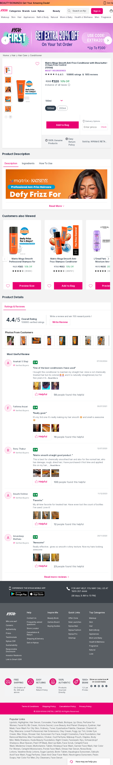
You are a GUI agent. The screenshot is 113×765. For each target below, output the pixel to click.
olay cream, (66, 731)
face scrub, (68, 743)
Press (8, 633)
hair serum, (35, 722)
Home (6, 55)
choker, (48, 737)
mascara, (19, 731)
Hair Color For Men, (26, 757)
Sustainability (11, 645)
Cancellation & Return (33, 633)
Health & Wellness (96, 642)
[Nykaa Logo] (4, 10)
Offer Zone (73, 618)
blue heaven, (26, 743)
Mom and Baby (95, 638)
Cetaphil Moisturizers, (32, 749)
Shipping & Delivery (35, 639)
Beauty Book (53, 618)
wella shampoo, (22, 740)
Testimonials (11, 637)
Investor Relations (14, 655)
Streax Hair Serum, (71, 749)
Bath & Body (94, 630)
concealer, (46, 722)
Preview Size (26, 285)
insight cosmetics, (70, 734)
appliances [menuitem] (29, 17)
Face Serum (56, 757)
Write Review (60, 322)
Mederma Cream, (24, 746)
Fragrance (93, 646)
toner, (52, 728)
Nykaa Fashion (74, 630)
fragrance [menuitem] (106, 17)
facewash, (74, 740)
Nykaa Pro (72, 634)
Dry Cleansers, (43, 757)
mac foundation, (36, 737)
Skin (91, 622)
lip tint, (82, 731)
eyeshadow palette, (66, 728)
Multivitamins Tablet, (43, 746)
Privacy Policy (85, 706)
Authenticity (11, 629)
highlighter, (23, 722)
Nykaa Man (73, 626)
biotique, (68, 722)
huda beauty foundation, (43, 740)
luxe (33, 11)
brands (26, 11)
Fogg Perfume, (33, 754)
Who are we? (11, 621)
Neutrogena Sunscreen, (80, 754)
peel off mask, (40, 743)
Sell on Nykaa (33, 643)
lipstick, (13, 722)
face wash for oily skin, (27, 728)
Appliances (94, 634)
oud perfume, (59, 737)
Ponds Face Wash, (52, 749)
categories (15, 11)
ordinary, (44, 728)
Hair (14, 55)
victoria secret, (45, 725)
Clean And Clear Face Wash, (54, 754)
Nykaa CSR (10, 641)
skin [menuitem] (13, 17)
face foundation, (87, 734)
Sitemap (72, 638)
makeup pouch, (74, 737)
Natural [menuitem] (54, 17)
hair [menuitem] (19, 17)
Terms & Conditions (30, 706)
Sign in (96, 11)
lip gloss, (77, 722)
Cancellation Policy (67, 706)
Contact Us (31, 618)
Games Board (53, 622)
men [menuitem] (97, 17)
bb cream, (33, 725)
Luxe (91, 654)
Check (104, 127)
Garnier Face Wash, (83, 746)
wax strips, (22, 734)
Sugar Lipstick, (47, 751)
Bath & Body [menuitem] (43, 17)
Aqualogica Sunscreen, (79, 751)
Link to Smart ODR (14, 659)
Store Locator (33, 628)
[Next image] (10, 117)
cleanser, (80, 728)
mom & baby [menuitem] (66, 17)
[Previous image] (6, 117)
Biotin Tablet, (61, 751)
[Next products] (108, 259)
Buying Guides (54, 626)
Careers (9, 625)
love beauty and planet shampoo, (71, 725)
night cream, (62, 740)
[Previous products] (4, 259)
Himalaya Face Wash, (63, 746)
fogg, (75, 731)
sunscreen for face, (51, 734)
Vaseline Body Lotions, (29, 751)
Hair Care (22, 55)
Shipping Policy (49, 706)
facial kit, (22, 725)
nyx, (82, 740)
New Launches (74, 622)
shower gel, (34, 734)
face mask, (57, 722)
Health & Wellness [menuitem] (84, 17)
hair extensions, (51, 731)
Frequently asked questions (34, 623)
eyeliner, (92, 725)
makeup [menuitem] (5, 17)
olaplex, (86, 737)
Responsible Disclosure (11, 650)
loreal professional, (33, 731)
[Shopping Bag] (111, 11)
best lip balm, (55, 743)
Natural (92, 650)
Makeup (92, 618)
